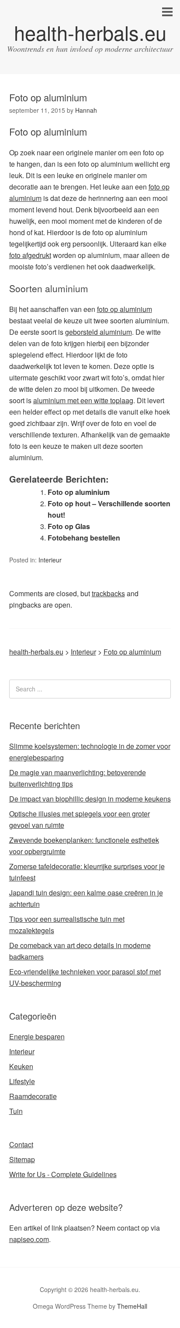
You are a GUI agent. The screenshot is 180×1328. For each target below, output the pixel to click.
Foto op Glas (69, 526)
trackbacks (108, 593)
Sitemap (22, 1159)
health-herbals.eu (90, 32)
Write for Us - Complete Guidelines (63, 1174)
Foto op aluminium (79, 492)
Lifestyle (22, 1081)
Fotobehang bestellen (84, 538)
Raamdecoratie (33, 1096)
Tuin (16, 1111)
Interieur (50, 559)
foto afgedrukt (30, 255)
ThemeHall (132, 1306)
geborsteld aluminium (98, 332)
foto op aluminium (124, 309)
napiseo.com (29, 1239)
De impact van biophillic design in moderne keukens (90, 799)
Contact (21, 1144)
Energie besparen (37, 1036)
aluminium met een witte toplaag (83, 400)
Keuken (21, 1066)
